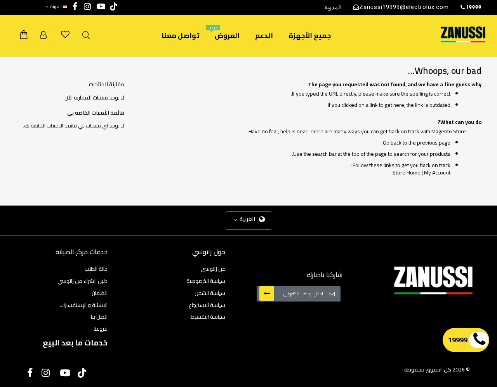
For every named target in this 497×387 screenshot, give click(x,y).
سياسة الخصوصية (205, 281)
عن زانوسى (213, 269)
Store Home (407, 172)
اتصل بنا (99, 317)
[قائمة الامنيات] (65, 34)
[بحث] (86, 35)
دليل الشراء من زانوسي (82, 281)
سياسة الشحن (210, 293)
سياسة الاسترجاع (207, 305)
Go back (392, 143)
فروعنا (101, 329)
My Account (437, 172)
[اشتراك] (266, 293)
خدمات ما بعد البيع (75, 342)
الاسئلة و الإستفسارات (83, 305)
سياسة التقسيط (208, 317)
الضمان (100, 293)
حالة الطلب (96, 269)
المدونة (333, 7)
